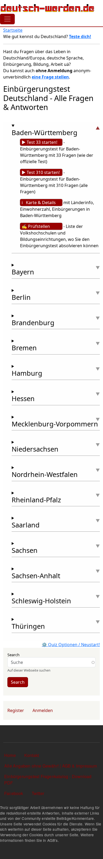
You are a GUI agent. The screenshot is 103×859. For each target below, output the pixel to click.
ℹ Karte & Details (39, 202)
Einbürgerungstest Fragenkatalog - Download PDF (47, 779)
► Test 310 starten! (41, 172)
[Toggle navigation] (7, 19)
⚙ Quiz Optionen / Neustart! (71, 644)
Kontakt (31, 755)
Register (15, 710)
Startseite (12, 30)
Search (13, 654)
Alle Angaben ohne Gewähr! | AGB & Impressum (50, 766)
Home (10, 755)
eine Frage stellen (50, 77)
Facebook (13, 793)
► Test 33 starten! (39, 142)
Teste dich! (80, 36)
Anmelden (42, 710)
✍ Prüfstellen (36, 226)
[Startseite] (47, 8)
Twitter (38, 793)
